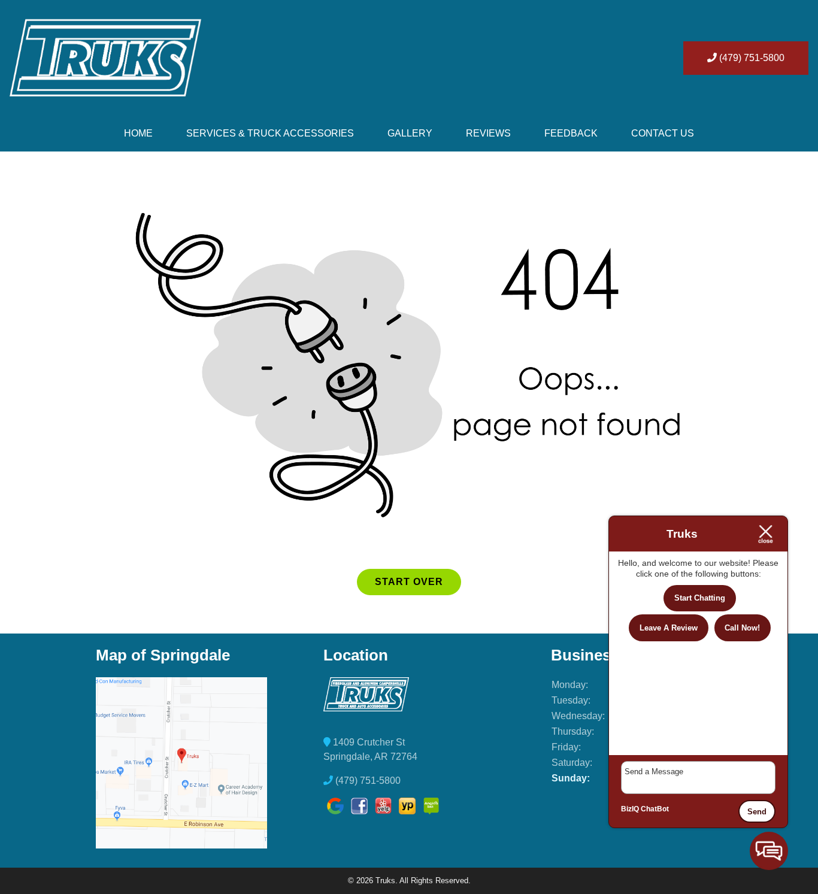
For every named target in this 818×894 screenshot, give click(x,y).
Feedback (571, 133)
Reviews (488, 133)
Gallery (409, 133)
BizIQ (630, 809)
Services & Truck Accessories (270, 133)
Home (138, 133)
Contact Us (662, 133)
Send (757, 811)
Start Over (409, 582)
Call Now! (742, 627)
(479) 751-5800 (750, 58)
